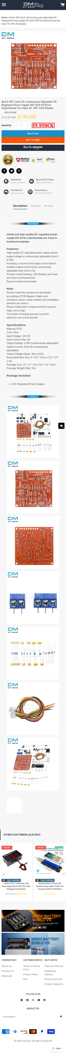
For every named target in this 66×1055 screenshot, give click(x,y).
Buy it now (33, 133)
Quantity (6, 125)
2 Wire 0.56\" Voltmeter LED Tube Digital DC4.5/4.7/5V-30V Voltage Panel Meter (16, 886)
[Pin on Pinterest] (19, 171)
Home (4, 17)
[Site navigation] (4, 5)
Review (48, 205)
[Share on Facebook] (4, 171)
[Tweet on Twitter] (11, 171)
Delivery (36, 205)
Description (20, 205)
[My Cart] (62, 5)
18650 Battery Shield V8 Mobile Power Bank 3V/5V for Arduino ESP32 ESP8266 (50, 886)
